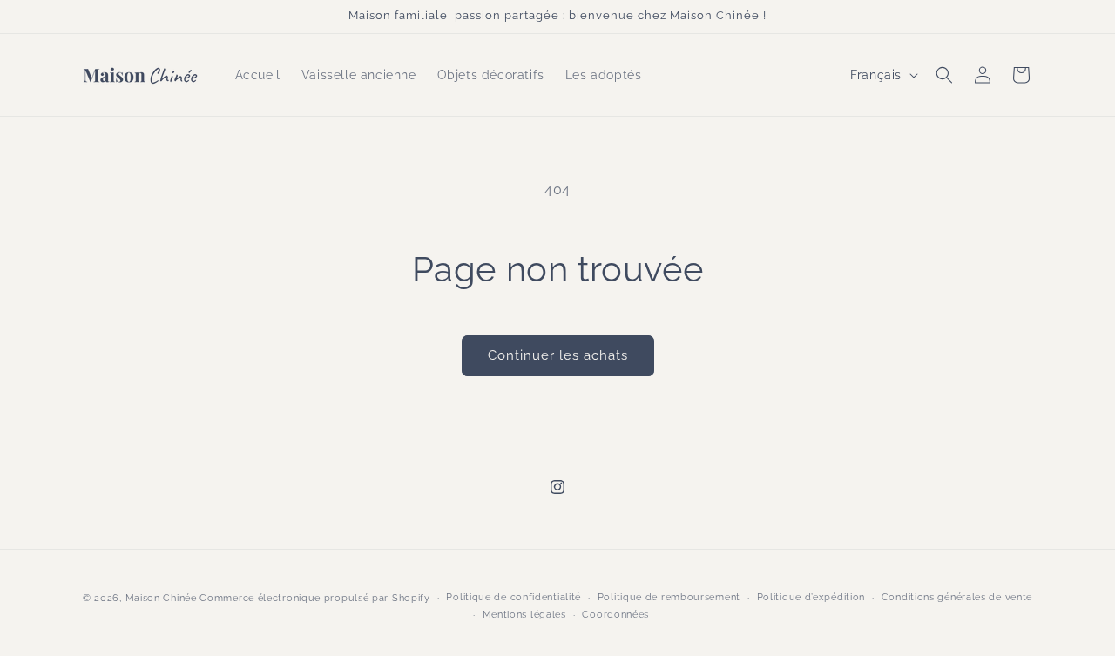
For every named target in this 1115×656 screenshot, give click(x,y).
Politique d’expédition (811, 597)
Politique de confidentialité (513, 597)
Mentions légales (524, 614)
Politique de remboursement (669, 597)
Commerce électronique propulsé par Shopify (314, 598)
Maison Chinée (161, 598)
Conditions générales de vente (957, 597)
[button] (944, 75)
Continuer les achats (558, 355)
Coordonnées (615, 614)
